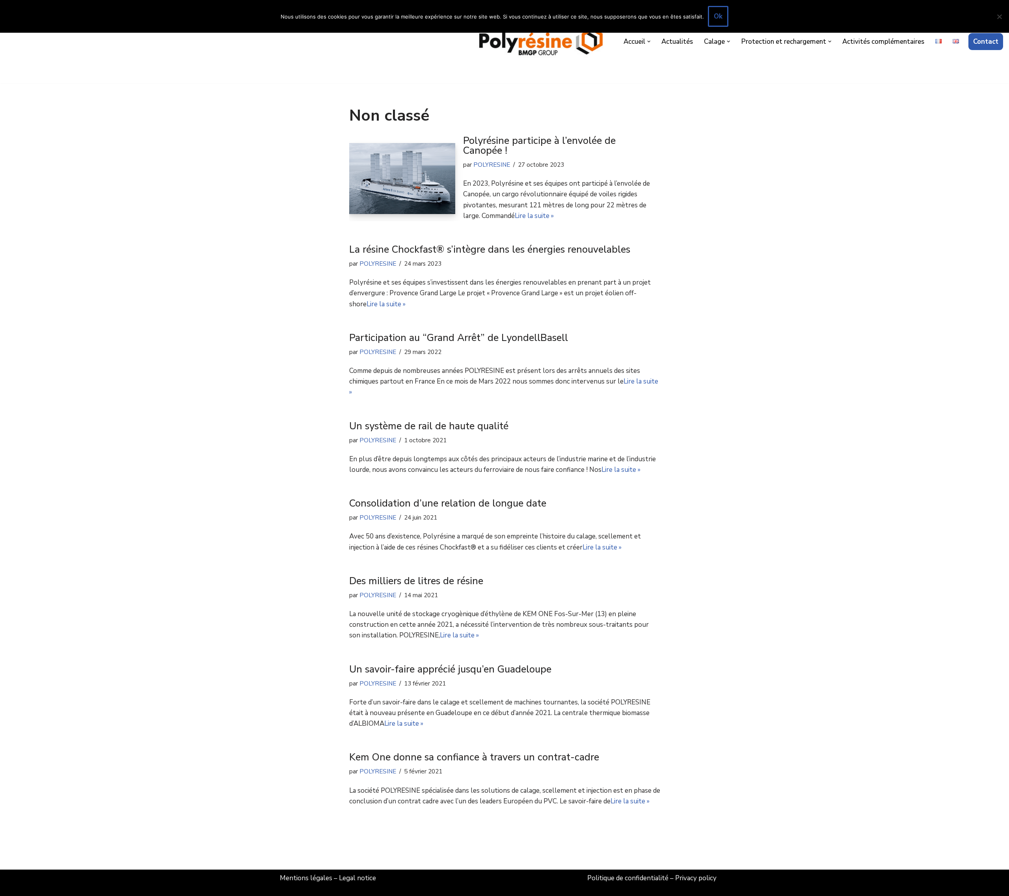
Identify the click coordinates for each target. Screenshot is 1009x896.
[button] (649, 41)
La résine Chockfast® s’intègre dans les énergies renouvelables (489, 249)
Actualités (677, 41)
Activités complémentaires (883, 41)
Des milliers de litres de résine (416, 581)
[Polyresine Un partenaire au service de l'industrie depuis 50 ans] (541, 41)
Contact (985, 41)
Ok (718, 16)
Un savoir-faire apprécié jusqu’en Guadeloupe (450, 669)
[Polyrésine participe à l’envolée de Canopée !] (402, 178)
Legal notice (357, 878)
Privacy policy (696, 878)
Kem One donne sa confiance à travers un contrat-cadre (474, 757)
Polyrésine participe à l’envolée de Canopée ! (539, 145)
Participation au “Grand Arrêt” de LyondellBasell (458, 338)
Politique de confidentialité (627, 878)
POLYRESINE (491, 165)
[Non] (999, 16)
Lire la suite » (534, 215)
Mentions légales (306, 878)
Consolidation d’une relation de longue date (447, 503)
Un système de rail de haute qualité (428, 426)
